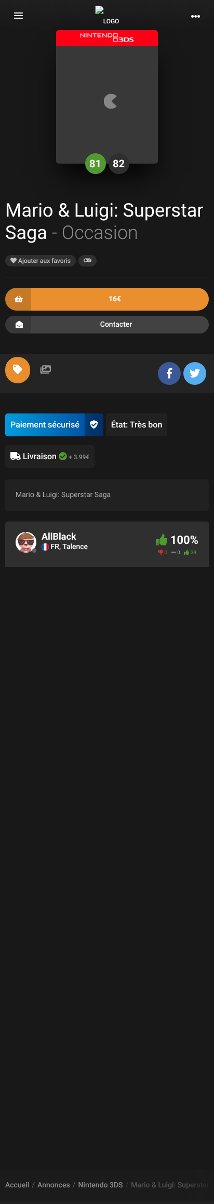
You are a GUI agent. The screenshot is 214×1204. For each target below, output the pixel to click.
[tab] (17, 370)
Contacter (116, 324)
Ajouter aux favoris (44, 260)
